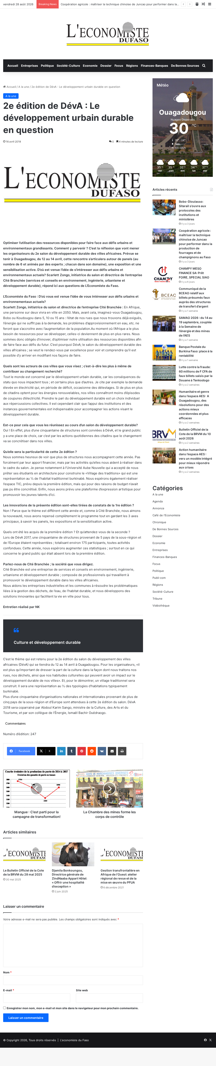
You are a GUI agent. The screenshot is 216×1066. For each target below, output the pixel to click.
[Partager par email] (112, 751)
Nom (7, 972)
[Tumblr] (71, 751)
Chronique (159, 522)
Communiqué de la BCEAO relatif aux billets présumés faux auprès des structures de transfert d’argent (195, 297)
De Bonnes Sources (185, 65)
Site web (82, 990)
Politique (47, 65)
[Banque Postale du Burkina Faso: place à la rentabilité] (164, 353)
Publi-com (159, 577)
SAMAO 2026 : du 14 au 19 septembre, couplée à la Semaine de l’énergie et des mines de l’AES (195, 326)
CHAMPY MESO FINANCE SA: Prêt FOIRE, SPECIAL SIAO (194, 273)
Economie (90, 65)
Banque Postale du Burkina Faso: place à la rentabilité (195, 351)
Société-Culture (68, 65)
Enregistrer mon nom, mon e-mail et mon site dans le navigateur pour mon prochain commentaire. (73, 1008)
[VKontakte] (102, 751)
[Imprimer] (122, 751)
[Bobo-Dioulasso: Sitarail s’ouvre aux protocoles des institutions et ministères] (164, 207)
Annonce (158, 508)
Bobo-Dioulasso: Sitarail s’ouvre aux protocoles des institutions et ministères (192, 210)
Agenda (158, 501)
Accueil (12, 65)
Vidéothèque (161, 605)
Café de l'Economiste (166, 515)
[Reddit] (92, 751)
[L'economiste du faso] (108, 32)
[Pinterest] (81, 751)
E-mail (8, 990)
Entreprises (29, 65)
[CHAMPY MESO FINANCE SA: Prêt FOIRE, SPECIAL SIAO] (164, 274)
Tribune (157, 598)
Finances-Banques (154, 65)
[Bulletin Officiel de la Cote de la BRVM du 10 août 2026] (164, 435)
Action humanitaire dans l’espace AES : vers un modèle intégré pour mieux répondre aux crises (195, 458)
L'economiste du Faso (74, 1040)
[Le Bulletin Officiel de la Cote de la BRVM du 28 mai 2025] (24, 854)
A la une (23, 86)
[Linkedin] (61, 751)
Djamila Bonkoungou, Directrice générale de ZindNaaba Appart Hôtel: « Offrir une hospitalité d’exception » (69, 878)
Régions (132, 65)
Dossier (106, 65)
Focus (119, 65)
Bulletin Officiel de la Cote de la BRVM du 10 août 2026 (195, 434)
